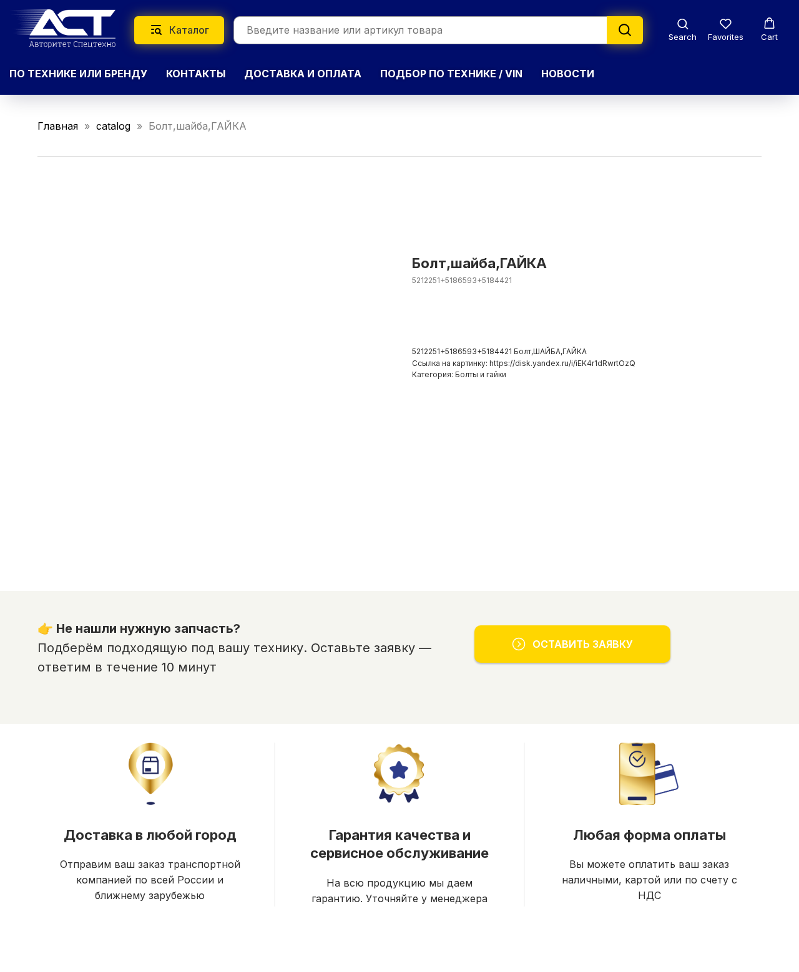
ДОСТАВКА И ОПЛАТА (302, 73)
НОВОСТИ (567, 73)
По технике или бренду (78, 73)
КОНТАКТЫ (195, 73)
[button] (683, 29)
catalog (113, 126)
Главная (57, 126)
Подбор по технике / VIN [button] (451, 73)
